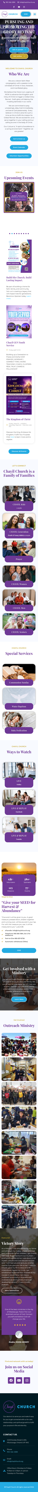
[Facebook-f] (13, 7)
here (13, 437)
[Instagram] (24, 7)
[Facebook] (11, 1380)
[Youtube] (19, 7)
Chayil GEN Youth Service (15, 344)
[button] (34, 14)
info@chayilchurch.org (15, 1461)
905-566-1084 (12, 1452)
